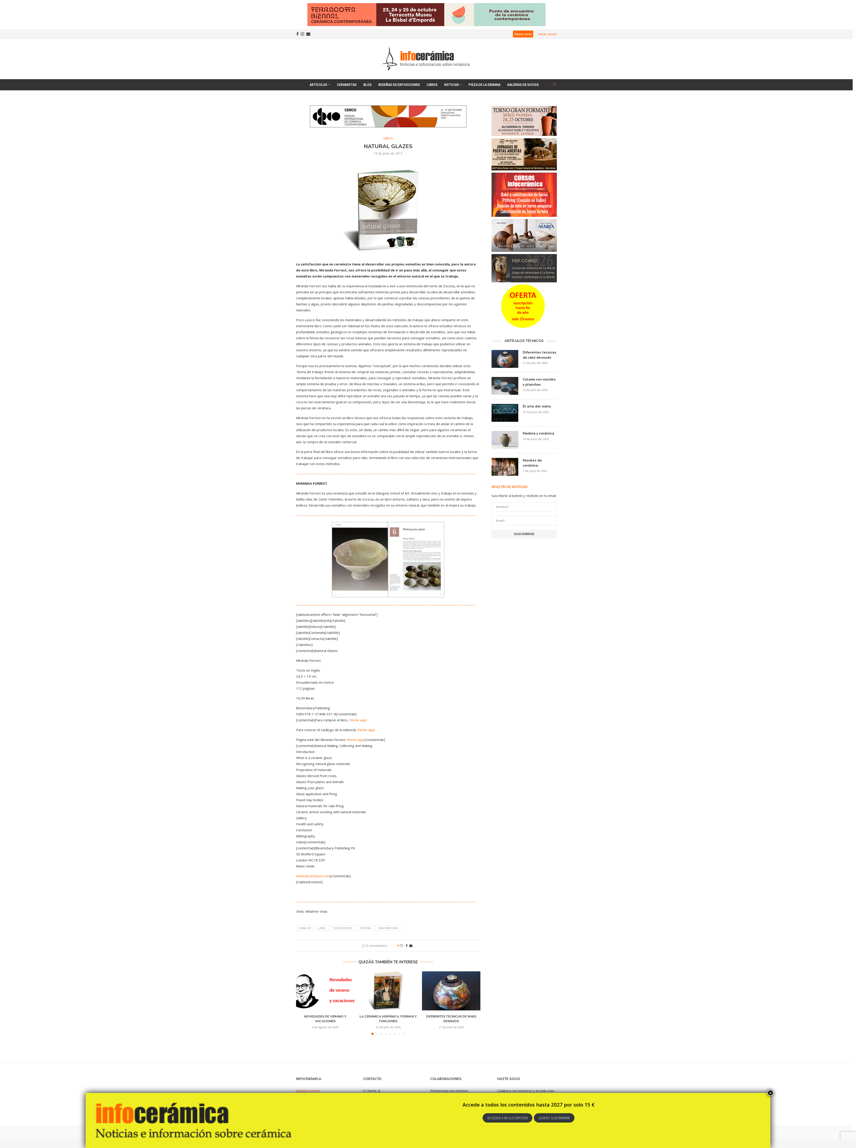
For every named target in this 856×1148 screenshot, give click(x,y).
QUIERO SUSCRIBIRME (554, 1118)
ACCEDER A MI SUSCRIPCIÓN (507, 1118)
